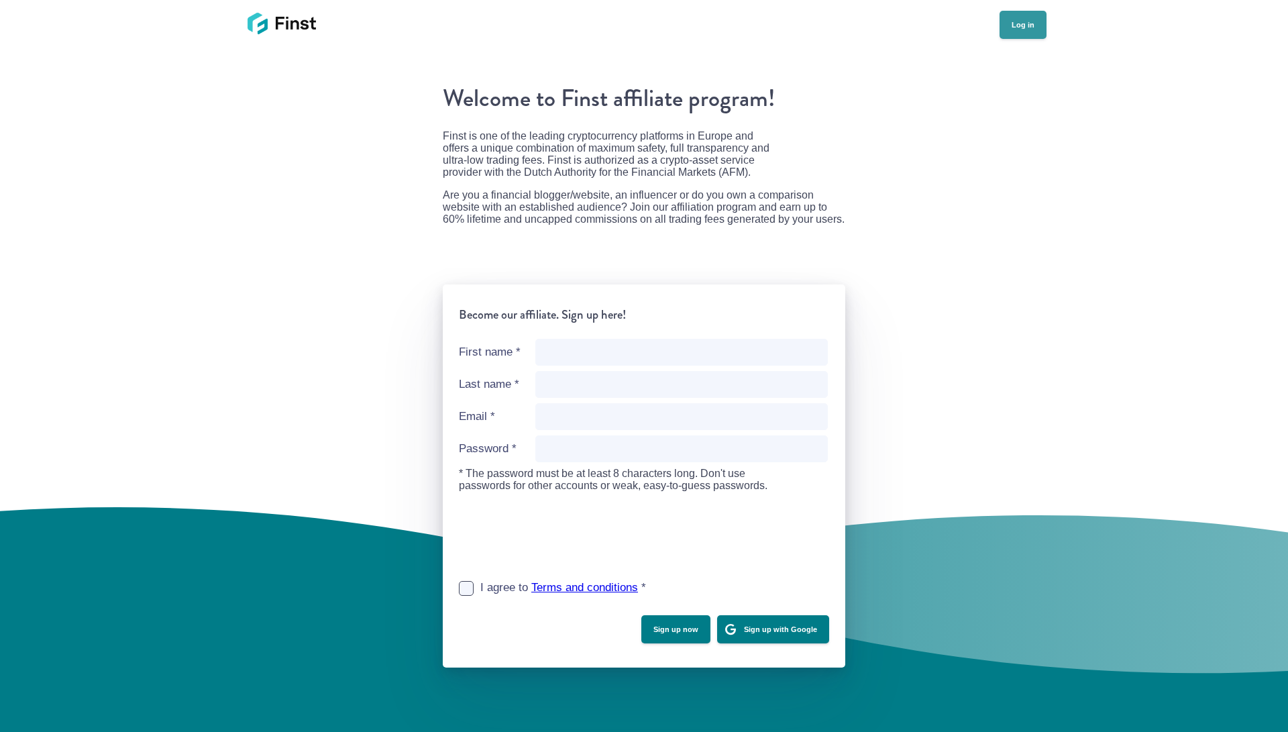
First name (490, 352)
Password (488, 448)
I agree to (563, 587)
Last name (489, 384)
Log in (1023, 25)
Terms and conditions (584, 587)
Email (477, 416)
